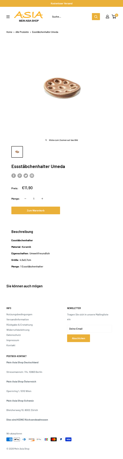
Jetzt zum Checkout (87, 210)
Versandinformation (17, 319)
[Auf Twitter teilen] (26, 175)
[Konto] (107, 16)
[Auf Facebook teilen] (13, 175)
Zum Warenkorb (36, 210)
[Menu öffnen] (8, 16)
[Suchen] (96, 16)
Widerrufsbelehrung (17, 329)
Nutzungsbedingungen (19, 314)
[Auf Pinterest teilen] (19, 175)
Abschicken (78, 338)
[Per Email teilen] (32, 175)
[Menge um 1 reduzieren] (25, 198)
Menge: (15, 198)
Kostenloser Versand (61, 3)
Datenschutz (13, 334)
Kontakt (10, 345)
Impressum (12, 340)
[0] (114, 17)
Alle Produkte (22, 32)
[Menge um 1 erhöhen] (42, 198)
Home (9, 32)
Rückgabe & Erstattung (19, 324)
